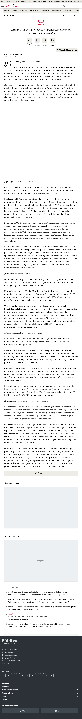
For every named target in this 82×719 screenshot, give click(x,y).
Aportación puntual (11, 655)
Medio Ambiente (57, 11)
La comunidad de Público (13, 661)
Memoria (68, 11)
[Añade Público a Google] (4, 675)
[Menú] (2, 5)
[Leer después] (37, 40)
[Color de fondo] (52, 40)
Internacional (34, 11)
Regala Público (9, 658)
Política (6, 11)
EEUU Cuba (50, 1)
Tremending (23, 11)
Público (10, 641)
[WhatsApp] (52, 675)
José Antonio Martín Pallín (19, 619)
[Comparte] (29, 40)
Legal (4, 696)
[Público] (37, 6)
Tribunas (66, 16)
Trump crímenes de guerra (38, 1)
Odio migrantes (15, 1)
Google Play (21, 711)
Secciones (6, 683)
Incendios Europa (59, 1)
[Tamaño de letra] (44, 40)
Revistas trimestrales (10, 690)
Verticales (5, 687)
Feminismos (45, 11)
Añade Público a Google (68, 50)
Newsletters (8, 652)
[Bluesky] (23, 675)
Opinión (14, 11)
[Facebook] (13, 675)
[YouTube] (32, 675)
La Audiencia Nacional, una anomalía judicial (28, 616)
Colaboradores (7, 693)
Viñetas (74, 16)
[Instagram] (28, 675)
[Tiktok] (37, 675)
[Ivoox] (56, 675)
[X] (18, 675)
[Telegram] (42, 675)
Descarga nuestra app (10, 705)
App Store (60, 711)
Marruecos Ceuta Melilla (72, 1)
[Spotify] (47, 675)
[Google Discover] (8, 675)
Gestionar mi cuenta (11, 650)
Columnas (57, 16)
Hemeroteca (10, 16)
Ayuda (6, 664)
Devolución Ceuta (25, 1)
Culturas (76, 11)
